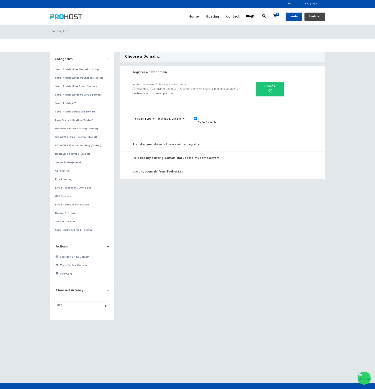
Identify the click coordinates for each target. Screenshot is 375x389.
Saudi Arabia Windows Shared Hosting (79, 78)
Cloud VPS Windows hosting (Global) (78, 146)
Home (194, 17)
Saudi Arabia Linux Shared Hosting (77, 69)
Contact (233, 17)
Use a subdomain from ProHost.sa (157, 172)
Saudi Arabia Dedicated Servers (75, 112)
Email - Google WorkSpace (72, 205)
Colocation (62, 171)
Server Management (68, 162)
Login (294, 16)
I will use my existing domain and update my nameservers (175, 158)
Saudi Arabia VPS (65, 103)
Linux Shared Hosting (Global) (74, 120)
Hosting (212, 17)
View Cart (65, 274)
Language (311, 4)
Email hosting (63, 179)
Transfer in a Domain (73, 265)
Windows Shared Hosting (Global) (76, 129)
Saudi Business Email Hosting (73, 230)
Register (315, 16)
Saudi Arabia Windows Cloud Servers (78, 95)
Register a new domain (149, 72)
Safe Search (207, 122)
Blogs (250, 16)
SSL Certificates (65, 222)
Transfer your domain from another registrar (166, 144)
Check (270, 87)
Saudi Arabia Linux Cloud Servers (76, 86)
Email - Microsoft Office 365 (73, 188)
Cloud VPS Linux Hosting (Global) (76, 137)
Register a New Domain (74, 257)
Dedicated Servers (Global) (72, 154)
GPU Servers (63, 196)
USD (290, 4)
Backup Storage (65, 213)
